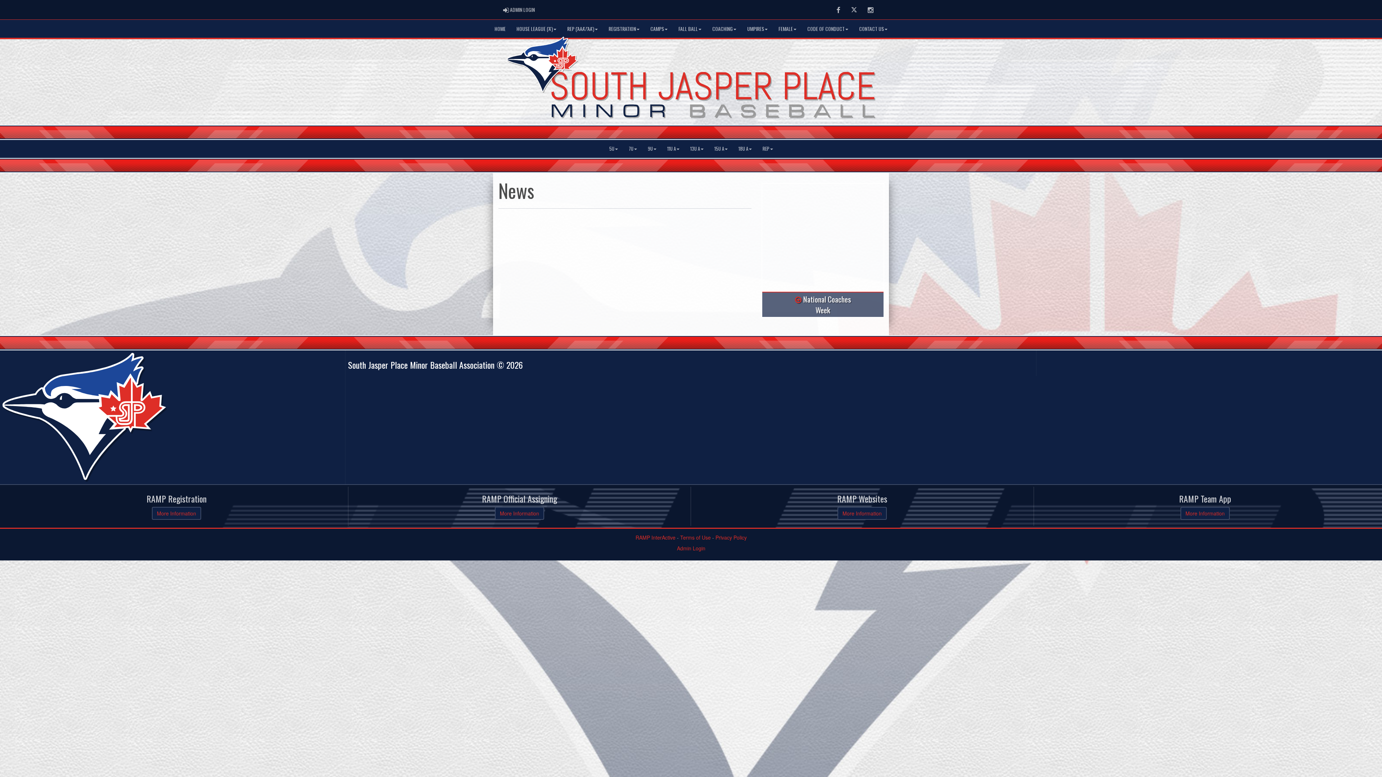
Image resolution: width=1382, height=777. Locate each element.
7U (631, 148)
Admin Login (691, 548)
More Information (176, 513)
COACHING (722, 28)
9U (650, 148)
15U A (719, 148)
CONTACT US (871, 28)
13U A (695, 148)
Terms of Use (695, 537)
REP (766, 148)
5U (611, 148)
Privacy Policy (731, 537)
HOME (500, 28)
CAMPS (657, 28)
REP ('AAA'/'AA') (580, 28)
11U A (671, 148)
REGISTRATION (622, 28)
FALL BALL (688, 28)
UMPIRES (755, 28)
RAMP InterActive (656, 537)
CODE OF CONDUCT (826, 28)
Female (785, 28)
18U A (743, 148)
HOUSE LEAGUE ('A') (534, 28)
